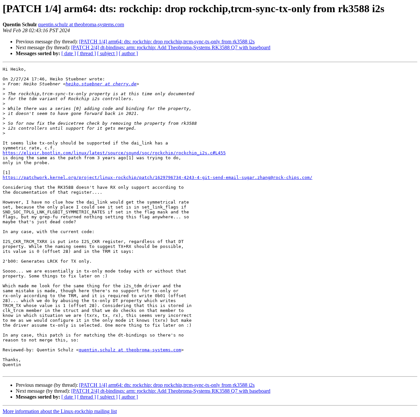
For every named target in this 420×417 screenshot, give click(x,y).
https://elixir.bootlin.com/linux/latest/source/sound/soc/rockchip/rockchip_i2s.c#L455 (114, 152)
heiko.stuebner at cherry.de (101, 83)
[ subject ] (107, 53)
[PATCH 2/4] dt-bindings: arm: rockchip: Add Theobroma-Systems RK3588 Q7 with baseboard (170, 47)
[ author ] (128, 53)
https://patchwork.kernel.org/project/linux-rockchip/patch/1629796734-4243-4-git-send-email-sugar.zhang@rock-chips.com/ (157, 177)
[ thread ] (86, 53)
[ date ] (68, 53)
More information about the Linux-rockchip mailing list (60, 411)
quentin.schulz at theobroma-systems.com (81, 24)
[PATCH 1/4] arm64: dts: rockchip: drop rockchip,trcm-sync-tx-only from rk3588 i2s (167, 41)
